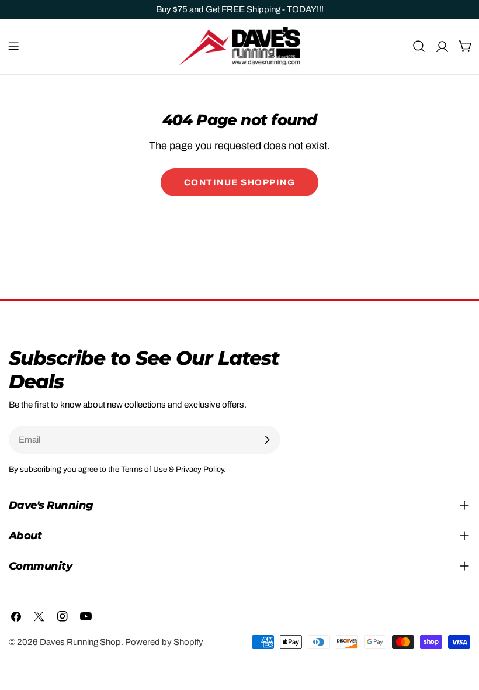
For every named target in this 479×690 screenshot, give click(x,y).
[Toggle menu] (13, 46)
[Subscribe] (267, 439)
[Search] (419, 46)
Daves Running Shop (80, 642)
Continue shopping (240, 182)
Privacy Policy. (201, 469)
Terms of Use (144, 469)
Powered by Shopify (164, 642)
